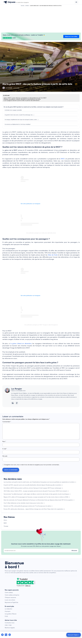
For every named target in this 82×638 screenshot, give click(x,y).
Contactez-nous (9, 622)
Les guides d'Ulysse (10, 614)
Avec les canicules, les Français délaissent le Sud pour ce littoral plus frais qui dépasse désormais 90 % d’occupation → (39, 500)
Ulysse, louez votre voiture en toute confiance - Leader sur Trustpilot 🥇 (24, 35)
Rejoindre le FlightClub (11, 602)
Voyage (27, 5)
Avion (5, 520)
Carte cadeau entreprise (12, 595)
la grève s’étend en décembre (20, 343)
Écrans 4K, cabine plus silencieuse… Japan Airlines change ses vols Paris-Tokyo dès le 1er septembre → (34, 509)
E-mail (4, 448)
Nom (4, 441)
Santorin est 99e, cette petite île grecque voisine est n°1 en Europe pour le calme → (28, 506)
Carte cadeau (9, 592)
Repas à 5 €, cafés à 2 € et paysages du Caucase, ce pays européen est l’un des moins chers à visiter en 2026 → (37, 497)
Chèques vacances (10, 597)
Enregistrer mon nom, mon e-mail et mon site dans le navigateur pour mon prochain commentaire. (31, 464)
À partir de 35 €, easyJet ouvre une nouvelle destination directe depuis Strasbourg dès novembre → (33, 485)
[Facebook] (16, 403)
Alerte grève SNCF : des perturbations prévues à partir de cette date (37, 84)
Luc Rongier (16, 389)
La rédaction (8, 609)
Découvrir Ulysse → (73, 635)
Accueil (22, 5)
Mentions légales (10, 627)
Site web (4, 456)
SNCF (62, 159)
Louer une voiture (10, 600)
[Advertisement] (41, 19)
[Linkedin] (12, 403)
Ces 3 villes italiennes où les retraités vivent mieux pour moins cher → (24, 503)
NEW (5, 523)
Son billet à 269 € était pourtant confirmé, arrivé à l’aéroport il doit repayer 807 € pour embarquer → (33, 488)
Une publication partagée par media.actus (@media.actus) (41, 233)
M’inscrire (74, 550)
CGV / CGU (8, 625)
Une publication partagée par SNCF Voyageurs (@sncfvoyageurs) (41, 324)
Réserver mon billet (71, 36)
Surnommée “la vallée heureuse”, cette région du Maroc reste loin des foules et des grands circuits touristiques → (37, 494)
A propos (7, 611)
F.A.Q (6, 616)
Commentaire (6, 421)
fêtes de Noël (52, 255)
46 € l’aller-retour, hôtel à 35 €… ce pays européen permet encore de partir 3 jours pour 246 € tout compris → (36, 491)
